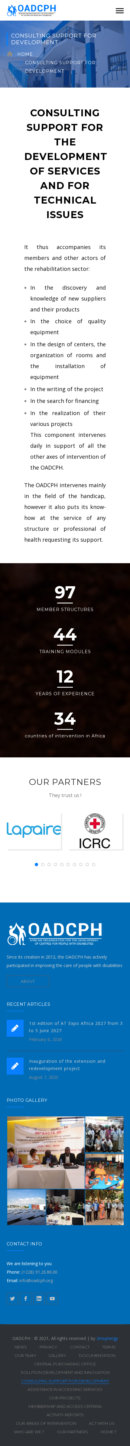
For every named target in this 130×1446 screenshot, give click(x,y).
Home (25, 54)
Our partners (72, 1431)
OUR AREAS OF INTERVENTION (46, 1423)
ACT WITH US (102, 1423)
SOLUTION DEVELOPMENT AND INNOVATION (65, 1372)
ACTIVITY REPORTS (65, 1414)
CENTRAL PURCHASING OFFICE (65, 1363)
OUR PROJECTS (65, 1397)
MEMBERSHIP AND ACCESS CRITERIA (65, 1406)
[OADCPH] (37, 10)
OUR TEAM (25, 1355)
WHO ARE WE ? (29, 1431)
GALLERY (57, 1355)
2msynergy (107, 1338)
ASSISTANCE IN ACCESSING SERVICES (65, 1389)
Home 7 (108, 1431)
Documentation (97, 1355)
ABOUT (28, 981)
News (21, 1347)
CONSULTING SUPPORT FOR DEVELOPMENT (65, 1380)
